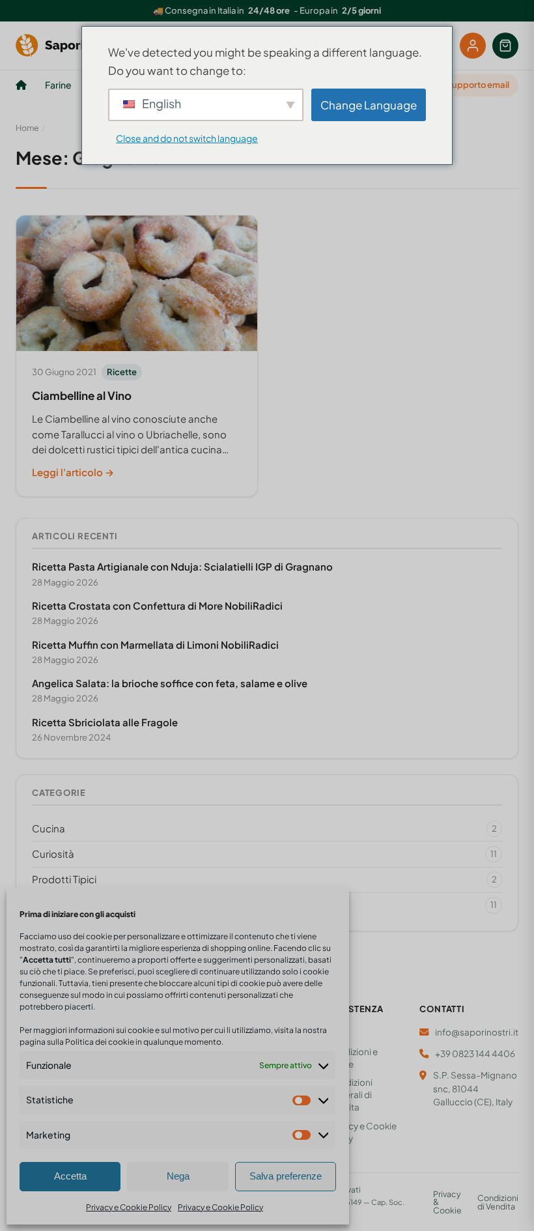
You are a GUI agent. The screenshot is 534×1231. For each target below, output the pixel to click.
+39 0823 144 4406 (475, 1053)
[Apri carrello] (505, 46)
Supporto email (478, 84)
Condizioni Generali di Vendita (350, 1094)
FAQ (337, 1033)
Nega (178, 1175)
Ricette (122, 372)
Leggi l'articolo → (73, 472)
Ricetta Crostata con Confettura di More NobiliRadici (157, 605)
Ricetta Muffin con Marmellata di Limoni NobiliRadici (155, 644)
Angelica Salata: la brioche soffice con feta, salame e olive (169, 683)
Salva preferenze (285, 1175)
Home (27, 127)
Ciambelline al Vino (82, 395)
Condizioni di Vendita (497, 1202)
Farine (58, 85)
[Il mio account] (473, 46)
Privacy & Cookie (447, 1202)
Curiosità (264, 853)
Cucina (264, 828)
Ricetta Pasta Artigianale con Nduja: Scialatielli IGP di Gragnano (182, 566)
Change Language (368, 105)
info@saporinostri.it (476, 1032)
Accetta (70, 1175)
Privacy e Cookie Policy (128, 1207)
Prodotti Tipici (264, 879)
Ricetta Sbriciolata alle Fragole (105, 722)
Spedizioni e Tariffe (353, 1057)
